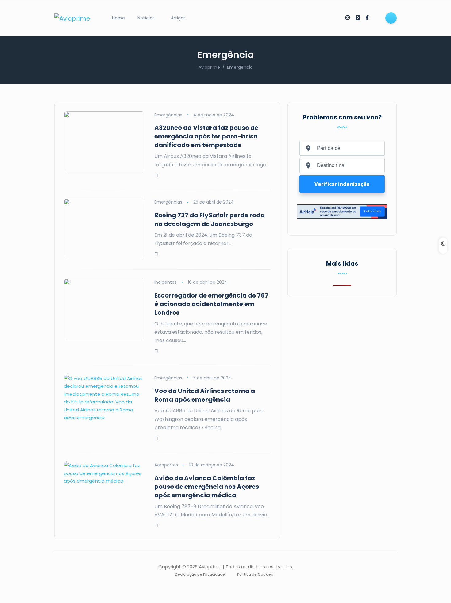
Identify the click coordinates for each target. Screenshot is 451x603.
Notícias (146, 18)
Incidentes (165, 282)
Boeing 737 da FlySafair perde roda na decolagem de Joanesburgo (209, 219)
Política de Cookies (255, 574)
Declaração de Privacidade (200, 574)
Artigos (178, 18)
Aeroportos (166, 465)
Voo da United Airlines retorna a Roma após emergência (204, 395)
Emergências (168, 115)
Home (118, 18)
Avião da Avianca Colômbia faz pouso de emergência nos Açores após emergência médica (206, 487)
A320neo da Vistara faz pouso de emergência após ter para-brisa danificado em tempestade (206, 136)
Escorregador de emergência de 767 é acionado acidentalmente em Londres (211, 304)
